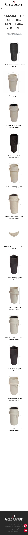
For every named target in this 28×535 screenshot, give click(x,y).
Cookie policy (16, 531)
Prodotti (12, 33)
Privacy (10, 531)
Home (8, 33)
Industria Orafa (18, 33)
